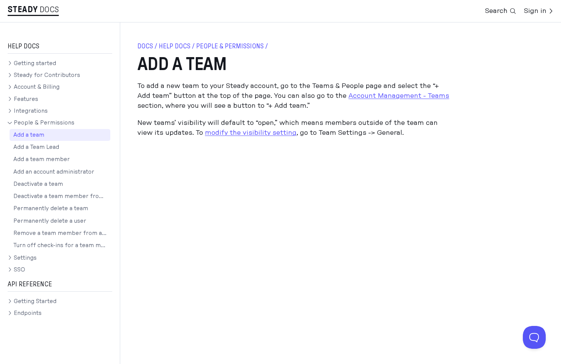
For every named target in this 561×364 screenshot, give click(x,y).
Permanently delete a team (50, 208)
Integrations (31, 111)
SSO (19, 270)
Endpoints (28, 313)
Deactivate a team (38, 184)
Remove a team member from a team (61, 233)
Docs (49, 9)
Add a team (28, 135)
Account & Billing (37, 87)
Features (26, 99)
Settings (25, 258)
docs (145, 46)
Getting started (35, 63)
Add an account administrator (53, 172)
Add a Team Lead (36, 147)
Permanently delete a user (49, 221)
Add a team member (41, 159)
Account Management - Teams (398, 96)
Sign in (535, 11)
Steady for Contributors (47, 75)
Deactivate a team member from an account (61, 196)
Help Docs (174, 46)
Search (496, 11)
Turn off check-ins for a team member (61, 245)
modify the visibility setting (251, 132)
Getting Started (35, 301)
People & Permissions (44, 123)
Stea (23, 9)
